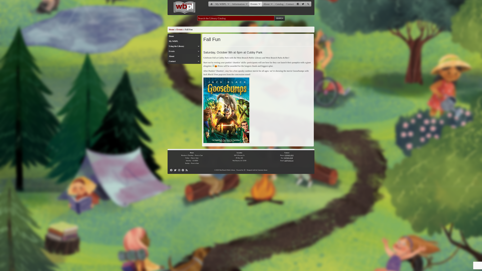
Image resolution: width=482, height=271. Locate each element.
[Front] (211, 4)
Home (171, 29)
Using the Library (176, 46)
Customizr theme (262, 170)
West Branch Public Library (227, 170)
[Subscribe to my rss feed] (187, 170)
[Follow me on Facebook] (172, 170)
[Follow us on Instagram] (180, 170)
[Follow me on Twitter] (176, 170)
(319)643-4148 (288, 158)
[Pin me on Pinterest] (184, 170)
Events (254, 4)
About (266, 4)
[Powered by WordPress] (245, 170)
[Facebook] (297, 4)
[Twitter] (303, 4)
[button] (308, 4)
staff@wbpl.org (288, 160)
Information (238, 4)
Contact (290, 4)
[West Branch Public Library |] (184, 7)
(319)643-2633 (289, 155)
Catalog (279, 4)
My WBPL (220, 4)
